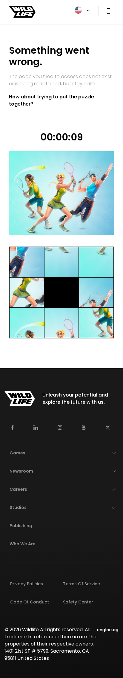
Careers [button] (18, 489)
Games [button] (17, 453)
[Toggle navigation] (108, 11)
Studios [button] (18, 507)
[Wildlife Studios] (22, 11)
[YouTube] (84, 427)
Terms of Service (81, 584)
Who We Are (23, 544)
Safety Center (78, 602)
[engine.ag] (108, 629)
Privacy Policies (26, 584)
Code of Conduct (29, 602)
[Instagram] (60, 427)
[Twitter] (107, 427)
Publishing (21, 526)
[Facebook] (12, 427)
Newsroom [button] (21, 471)
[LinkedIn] (35, 427)
